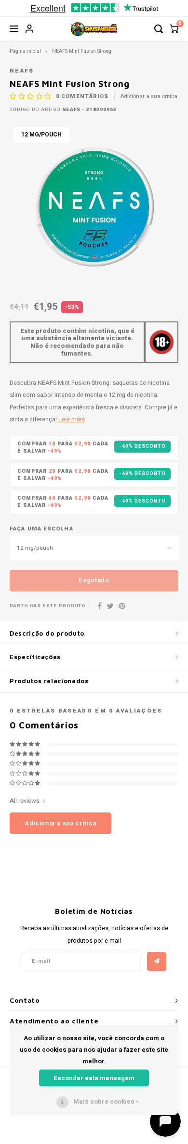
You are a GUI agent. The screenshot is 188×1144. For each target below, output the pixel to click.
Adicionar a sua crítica (149, 96)
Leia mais (71, 419)
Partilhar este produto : (49, 606)
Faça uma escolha (41, 529)
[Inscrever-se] (156, 961)
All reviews (25, 801)
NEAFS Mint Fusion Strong (81, 51)
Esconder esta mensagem (94, 1077)
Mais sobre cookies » (106, 1101)
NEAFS (22, 71)
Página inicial (25, 51)
